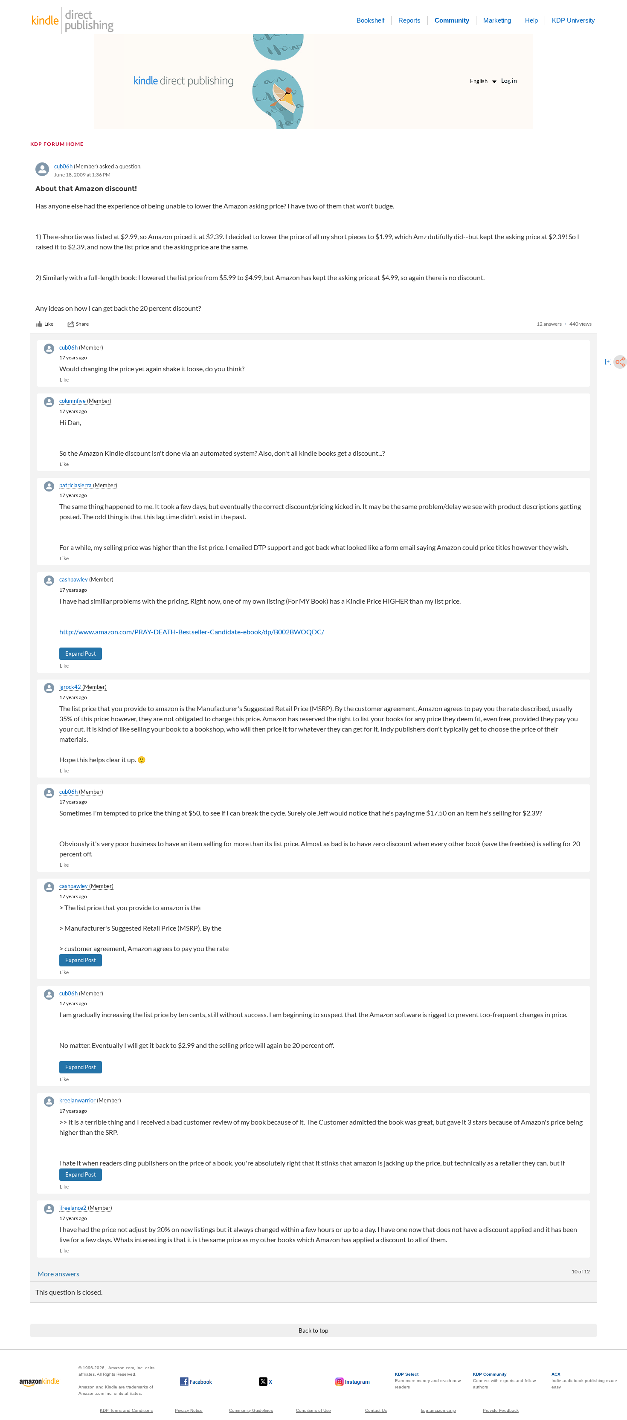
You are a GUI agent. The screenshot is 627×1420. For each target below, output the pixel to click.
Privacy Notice (189, 1410)
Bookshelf (370, 20)
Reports (409, 20)
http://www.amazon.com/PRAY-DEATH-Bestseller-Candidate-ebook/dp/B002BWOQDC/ (191, 632)
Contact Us (376, 1410)
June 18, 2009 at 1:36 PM (82, 174)
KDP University (573, 20)
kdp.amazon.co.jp (438, 1410)
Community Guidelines (251, 1410)
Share (82, 324)
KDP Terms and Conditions (126, 1410)
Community (452, 20)
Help (531, 20)
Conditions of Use (313, 1410)
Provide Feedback (501, 1410)
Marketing (497, 20)
